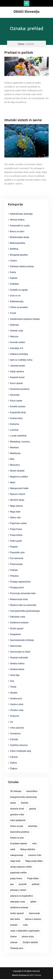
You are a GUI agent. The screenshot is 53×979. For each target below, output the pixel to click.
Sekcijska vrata (17, 616)
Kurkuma (14, 424)
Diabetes (14, 284)
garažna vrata (17, 814)
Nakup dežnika (27, 849)
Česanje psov (16, 948)
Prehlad (14, 570)
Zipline (13, 762)
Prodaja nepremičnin (20, 581)
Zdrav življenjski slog (20, 751)
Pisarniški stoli (17, 552)
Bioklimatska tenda (19, 237)
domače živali (17, 808)
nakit (12, 849)
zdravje (13, 942)
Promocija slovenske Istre (22, 593)
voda (25, 925)
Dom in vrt (15, 295)
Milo (12, 459)
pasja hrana (16, 878)
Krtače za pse (17, 837)
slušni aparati (17, 913)
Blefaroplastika (17, 243)
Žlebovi (13, 768)
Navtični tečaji (17, 500)
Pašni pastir (16, 541)
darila (13, 803)
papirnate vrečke (18, 872)
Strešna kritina (17, 663)
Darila (13, 272)
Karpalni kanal (17, 377)
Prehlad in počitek (18, 52)
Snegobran (15, 634)
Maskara (14, 447)
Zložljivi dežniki (30, 942)
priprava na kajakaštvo (21, 896)
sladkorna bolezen (19, 907)
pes (12, 884)
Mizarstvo (15, 465)
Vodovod (14, 716)
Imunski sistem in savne (23, 120)
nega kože (15, 861)
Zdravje (14, 757)
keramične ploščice (19, 832)
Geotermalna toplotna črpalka (25, 319)
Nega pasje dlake (34, 861)
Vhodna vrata (16, 710)
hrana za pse (16, 826)
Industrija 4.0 (16, 348)
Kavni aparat (16, 383)
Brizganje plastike (19, 254)
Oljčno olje (15, 517)
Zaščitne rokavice (19, 745)
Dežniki (13, 278)
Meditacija (15, 453)
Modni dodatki (17, 470)
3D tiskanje (15, 791)
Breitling (14, 249)
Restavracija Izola (19, 599)
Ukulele (13, 692)
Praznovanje (16, 564)
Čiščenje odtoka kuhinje (22, 266)
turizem (14, 925)
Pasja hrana (16, 529)
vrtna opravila (17, 727)
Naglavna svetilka (19, 476)
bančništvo (31, 791)
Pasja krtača (16, 535)
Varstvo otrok (16, 704)
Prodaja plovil (17, 587)
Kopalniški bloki (18, 412)
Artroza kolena (17, 219)
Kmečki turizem (17, 406)
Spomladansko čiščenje (22, 640)
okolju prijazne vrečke (21, 866)
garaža (32, 808)
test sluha (15, 919)
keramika (32, 826)
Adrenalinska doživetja (21, 213)
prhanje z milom (18, 890)
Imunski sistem (17, 342)
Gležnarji (14, 324)
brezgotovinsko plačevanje (23, 797)
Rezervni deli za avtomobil (23, 605)
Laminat (14, 430)
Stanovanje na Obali (20, 651)
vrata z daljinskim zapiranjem (25, 930)
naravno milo (34, 855)
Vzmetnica (15, 733)
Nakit (12, 482)
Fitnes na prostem (19, 307)
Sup (12, 681)
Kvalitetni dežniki (18, 843)
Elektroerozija (16, 301)
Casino (13, 260)
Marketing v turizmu (20, 441)
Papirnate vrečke (18, 523)
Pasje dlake (33, 878)
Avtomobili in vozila (20, 225)
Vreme (13, 936)
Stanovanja (15, 646)
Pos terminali (16, 558)
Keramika (15, 395)
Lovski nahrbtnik (18, 435)
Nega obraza (16, 506)
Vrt (11, 722)
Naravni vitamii (17, 494)
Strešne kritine (17, 669)
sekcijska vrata (17, 901)
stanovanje (34, 913)
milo (34, 843)
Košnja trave (16, 418)
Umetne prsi (16, 698)
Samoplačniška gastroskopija (25, 611)
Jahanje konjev (17, 365)
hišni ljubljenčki (18, 820)
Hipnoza (14, 336)
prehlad (35, 884)
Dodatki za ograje (19, 289)
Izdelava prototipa (19, 354)
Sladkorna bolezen (19, 622)
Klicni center (16, 400)
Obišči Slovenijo (26, 11)
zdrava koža (28, 936)
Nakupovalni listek (19, 488)
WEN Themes (35, 975)
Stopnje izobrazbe (19, 657)
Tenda (13, 686)
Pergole (14, 546)
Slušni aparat (16, 628)
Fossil (13, 313)
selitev (33, 901)
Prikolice (14, 576)
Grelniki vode (16, 330)
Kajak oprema (17, 371)
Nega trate (15, 511)
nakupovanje (16, 855)
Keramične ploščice (19, 389)
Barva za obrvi (17, 231)
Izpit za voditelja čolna (21, 360)
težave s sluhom (33, 919)
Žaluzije (14, 739)
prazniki (23, 884)
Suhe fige (14, 675)
